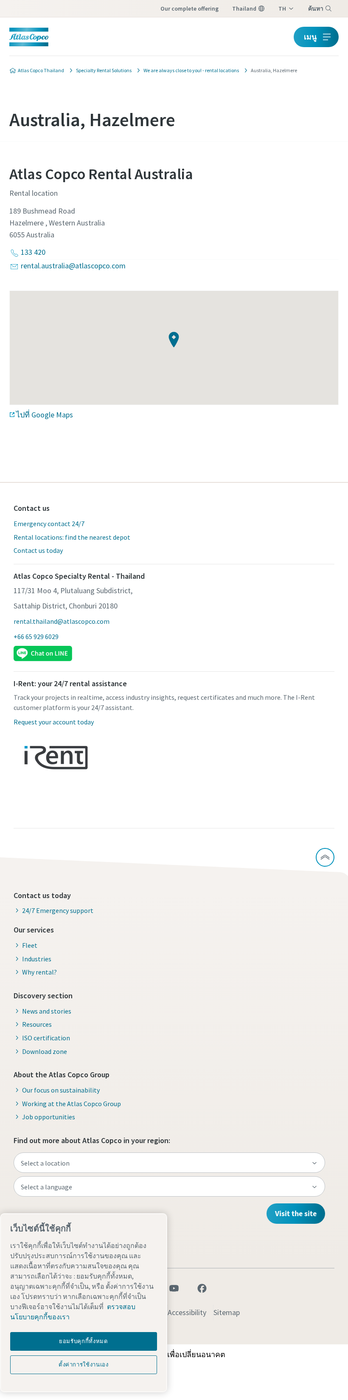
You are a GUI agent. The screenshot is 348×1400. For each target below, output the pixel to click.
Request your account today (54, 722)
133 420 (33, 252)
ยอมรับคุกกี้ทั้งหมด (83, 1341)
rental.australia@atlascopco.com (73, 265)
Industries (36, 959)
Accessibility (187, 1312)
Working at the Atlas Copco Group (71, 1103)
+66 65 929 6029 (36, 636)
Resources (37, 1024)
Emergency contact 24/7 (49, 523)
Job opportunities (48, 1117)
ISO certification (46, 1038)
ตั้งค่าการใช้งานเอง (84, 1364)
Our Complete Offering (189, 8)
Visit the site (296, 1213)
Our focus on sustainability (61, 1090)
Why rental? (39, 972)
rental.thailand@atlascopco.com (61, 621)
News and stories (46, 1011)
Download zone (44, 1051)
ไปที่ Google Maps (44, 415)
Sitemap (226, 1312)
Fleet (29, 945)
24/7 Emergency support (57, 910)
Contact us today (38, 550)
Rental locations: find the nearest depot (72, 537)
